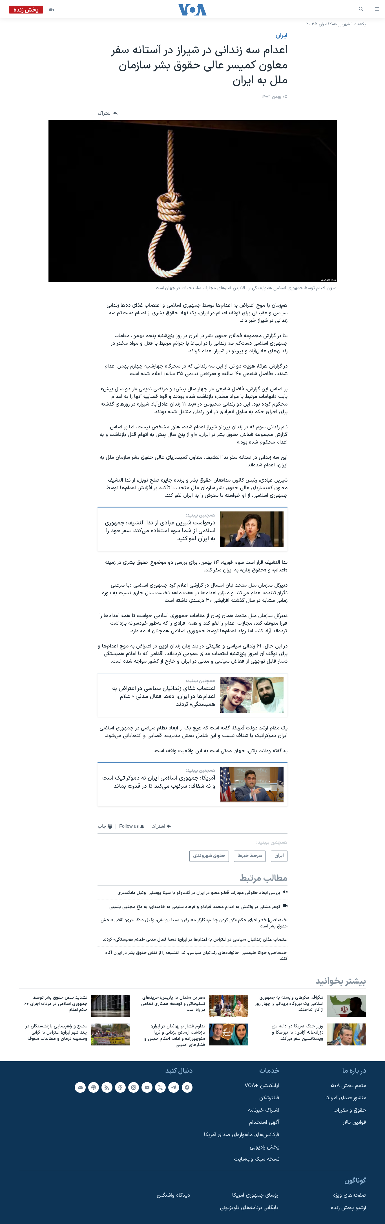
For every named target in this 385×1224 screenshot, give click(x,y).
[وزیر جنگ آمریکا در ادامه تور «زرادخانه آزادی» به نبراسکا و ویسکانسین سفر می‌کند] (346, 1034)
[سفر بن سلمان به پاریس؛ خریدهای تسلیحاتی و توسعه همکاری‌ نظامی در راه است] (228, 1006)
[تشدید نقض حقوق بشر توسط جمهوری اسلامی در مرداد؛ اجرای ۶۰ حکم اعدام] (110, 1006)
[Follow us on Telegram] (173, 1087)
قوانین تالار (354, 1122)
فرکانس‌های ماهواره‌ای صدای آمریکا (241, 1135)
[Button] (108, 113)
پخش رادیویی (264, 1147)
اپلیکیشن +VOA (262, 1085)
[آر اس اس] (106, 1087)
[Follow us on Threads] (120, 1087)
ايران (281, 35)
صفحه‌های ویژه (349, 1195)
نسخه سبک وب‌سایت (256, 1159)
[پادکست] (93, 1087)
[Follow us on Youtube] (146, 1087)
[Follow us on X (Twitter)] (160, 1087)
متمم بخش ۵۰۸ (348, 1085)
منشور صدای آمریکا (346, 1098)
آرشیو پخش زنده (348, 1208)
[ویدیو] (51, 10)
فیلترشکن (269, 1098)
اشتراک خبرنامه (263, 1110)
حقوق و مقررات (349, 1110)
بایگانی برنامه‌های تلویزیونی (249, 1208)
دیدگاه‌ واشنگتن (173, 1195)
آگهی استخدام (264, 1122)
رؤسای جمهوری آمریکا (255, 1195)
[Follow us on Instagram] (133, 1087)
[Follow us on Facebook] (187, 1087)
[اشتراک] (80, 1087)
